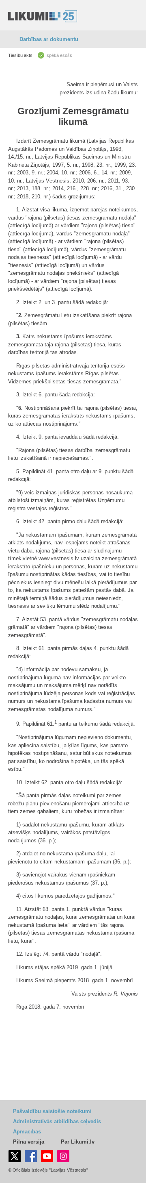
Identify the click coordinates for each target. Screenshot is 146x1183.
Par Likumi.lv (77, 1142)
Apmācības (27, 1132)
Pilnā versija (28, 1142)
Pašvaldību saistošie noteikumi (52, 1111)
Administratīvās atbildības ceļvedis (57, 1121)
